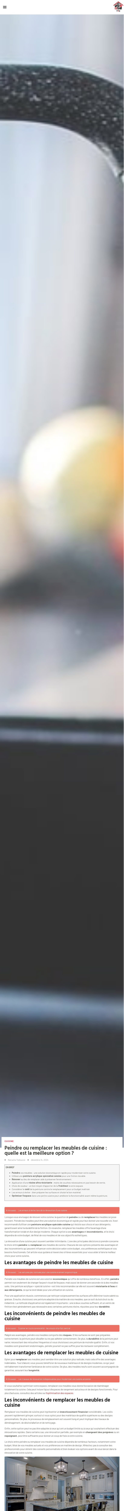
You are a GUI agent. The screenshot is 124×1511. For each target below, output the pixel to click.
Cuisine (9, 1141)
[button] (5, 7)
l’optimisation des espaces (59, 1393)
